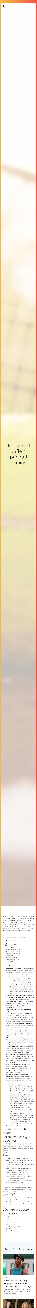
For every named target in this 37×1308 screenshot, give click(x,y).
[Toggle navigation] (33, 6)
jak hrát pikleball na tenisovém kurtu (14, 937)
